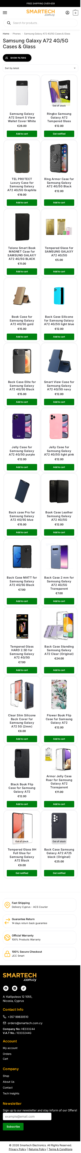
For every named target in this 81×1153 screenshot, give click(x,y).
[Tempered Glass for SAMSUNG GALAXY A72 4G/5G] (59, 227)
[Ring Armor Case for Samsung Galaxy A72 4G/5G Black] (59, 158)
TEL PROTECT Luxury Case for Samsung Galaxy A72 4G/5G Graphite (22, 184)
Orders (7, 1053)
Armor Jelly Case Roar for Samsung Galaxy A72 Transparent (59, 781)
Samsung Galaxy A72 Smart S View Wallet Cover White (22, 117)
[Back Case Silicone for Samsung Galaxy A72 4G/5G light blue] (59, 296)
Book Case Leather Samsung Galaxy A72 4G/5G (59, 516)
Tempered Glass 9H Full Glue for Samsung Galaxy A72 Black (22, 855)
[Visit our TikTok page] (23, 988)
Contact (8, 1087)
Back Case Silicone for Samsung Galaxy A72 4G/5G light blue (59, 320)
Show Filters (18, 58)
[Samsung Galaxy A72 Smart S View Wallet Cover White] (22, 93)
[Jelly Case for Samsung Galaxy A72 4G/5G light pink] (59, 426)
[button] (75, 12)
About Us (8, 1081)
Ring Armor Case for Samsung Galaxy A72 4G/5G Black (59, 182)
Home (6, 33)
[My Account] (67, 12)
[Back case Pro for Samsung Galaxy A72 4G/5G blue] (22, 491)
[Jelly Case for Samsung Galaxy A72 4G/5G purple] (22, 426)
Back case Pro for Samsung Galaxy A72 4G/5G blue (22, 516)
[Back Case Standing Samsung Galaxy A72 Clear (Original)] (59, 625)
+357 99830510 (18, 1016)
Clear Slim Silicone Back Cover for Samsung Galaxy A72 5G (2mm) (22, 721)
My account (10, 1048)
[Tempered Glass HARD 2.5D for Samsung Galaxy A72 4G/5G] (22, 625)
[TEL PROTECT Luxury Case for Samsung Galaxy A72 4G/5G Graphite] (22, 158)
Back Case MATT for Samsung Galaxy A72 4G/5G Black (22, 581)
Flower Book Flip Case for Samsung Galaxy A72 (59, 719)
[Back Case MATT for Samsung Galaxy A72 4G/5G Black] (22, 557)
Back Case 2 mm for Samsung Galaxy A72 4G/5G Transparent (59, 583)
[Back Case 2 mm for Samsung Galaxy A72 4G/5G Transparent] (59, 557)
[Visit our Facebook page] (5, 988)
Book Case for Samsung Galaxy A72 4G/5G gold (22, 320)
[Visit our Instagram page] (14, 988)
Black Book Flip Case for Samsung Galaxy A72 (21, 787)
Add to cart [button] (22, 133)
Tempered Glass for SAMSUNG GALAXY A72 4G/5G (59, 251)
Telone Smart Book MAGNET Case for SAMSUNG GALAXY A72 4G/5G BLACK (22, 253)
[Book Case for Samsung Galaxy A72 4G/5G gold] (22, 296)
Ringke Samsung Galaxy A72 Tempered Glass (59, 117)
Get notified (59, 133)
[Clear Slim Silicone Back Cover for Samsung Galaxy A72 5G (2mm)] (22, 694)
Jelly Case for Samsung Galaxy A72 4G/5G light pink (59, 450)
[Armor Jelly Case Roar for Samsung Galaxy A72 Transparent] (59, 759)
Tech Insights (11, 1093)
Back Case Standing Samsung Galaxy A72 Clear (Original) (59, 650)
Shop (6, 1075)
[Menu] (8, 13)
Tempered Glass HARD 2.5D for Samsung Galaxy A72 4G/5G (22, 652)
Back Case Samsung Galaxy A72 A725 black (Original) (59, 853)
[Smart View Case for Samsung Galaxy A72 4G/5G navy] (59, 361)
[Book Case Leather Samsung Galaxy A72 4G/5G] (59, 491)
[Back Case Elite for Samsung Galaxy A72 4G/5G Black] (22, 361)
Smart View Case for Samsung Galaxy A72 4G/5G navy (59, 385)
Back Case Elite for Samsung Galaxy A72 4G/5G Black (22, 385)
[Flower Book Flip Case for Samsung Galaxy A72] (59, 694)
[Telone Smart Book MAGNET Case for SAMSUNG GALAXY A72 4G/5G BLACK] (22, 227)
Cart (5, 1058)
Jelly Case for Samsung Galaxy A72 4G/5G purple (22, 450)
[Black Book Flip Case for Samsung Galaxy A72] (22, 763)
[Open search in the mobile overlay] (40, 23)
